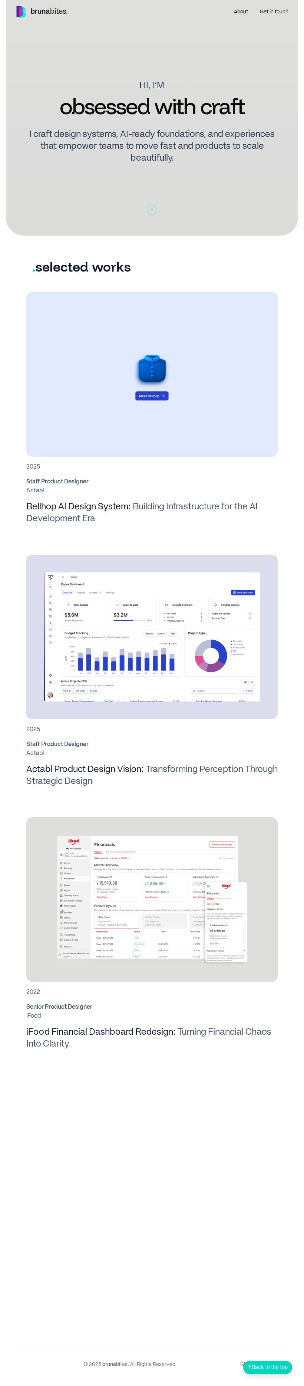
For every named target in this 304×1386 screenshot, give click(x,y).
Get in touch (274, 11)
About (241, 11)
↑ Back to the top (268, 1367)
